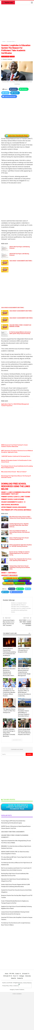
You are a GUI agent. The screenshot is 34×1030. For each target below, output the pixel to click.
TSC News (12, 56)
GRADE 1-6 (23, 581)
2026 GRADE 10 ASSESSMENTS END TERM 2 (21, 318)
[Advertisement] (17, 23)
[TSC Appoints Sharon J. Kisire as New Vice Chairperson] (9, 703)
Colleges (21, 976)
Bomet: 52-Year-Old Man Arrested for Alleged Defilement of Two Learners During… (19, 553)
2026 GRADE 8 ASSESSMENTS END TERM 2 (12, 307)
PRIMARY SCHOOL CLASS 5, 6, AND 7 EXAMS (15, 496)
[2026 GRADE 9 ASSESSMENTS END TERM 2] (4, 312)
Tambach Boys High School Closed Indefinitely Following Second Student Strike (19, 567)
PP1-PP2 (9, 583)
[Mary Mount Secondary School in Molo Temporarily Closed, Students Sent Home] (4, 518)
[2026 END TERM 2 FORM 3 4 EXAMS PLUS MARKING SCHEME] (4, 327)
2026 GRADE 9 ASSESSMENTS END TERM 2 (20, 311)
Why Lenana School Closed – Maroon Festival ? (14, 471)
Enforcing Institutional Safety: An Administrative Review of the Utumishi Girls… (19, 532)
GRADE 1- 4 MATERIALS (9, 573)
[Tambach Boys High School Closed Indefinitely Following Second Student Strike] (4, 568)
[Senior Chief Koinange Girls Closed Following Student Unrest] (4, 539)
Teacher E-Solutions (19, 989)
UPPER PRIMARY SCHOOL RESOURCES (13, 507)
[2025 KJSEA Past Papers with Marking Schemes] (4, 248)
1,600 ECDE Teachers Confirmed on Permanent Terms (15, 456)
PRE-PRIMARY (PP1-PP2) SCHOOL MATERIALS (16, 510)
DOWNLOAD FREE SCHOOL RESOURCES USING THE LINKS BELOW (15, 486)
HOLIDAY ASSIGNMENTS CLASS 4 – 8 (13, 502)
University (28, 976)
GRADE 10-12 (11, 578)
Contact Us (20, 978)
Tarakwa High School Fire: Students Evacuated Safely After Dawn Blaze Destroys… (19, 525)
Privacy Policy (5, 985)
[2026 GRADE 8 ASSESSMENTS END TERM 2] (4, 269)
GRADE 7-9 (12, 581)
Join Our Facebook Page (18, 136)
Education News (5, 56)
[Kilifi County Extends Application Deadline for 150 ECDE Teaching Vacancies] (4, 546)
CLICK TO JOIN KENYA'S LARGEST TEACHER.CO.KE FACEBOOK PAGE (17, 807)
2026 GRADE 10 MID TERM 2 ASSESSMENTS (12, 831)
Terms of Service (27, 982)
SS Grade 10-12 (7, 976)
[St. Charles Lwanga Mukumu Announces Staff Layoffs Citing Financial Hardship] (4, 334)
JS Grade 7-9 (25, 973)
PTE (28, 583)
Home (6, 973)
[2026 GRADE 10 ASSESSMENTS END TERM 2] (4, 319)
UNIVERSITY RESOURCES (9, 575)
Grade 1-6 (18, 973)
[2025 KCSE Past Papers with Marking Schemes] (4, 255)
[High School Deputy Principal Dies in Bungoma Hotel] (24, 642)
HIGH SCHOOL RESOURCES (10, 504)
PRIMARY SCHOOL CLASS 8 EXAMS (12, 499)
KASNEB (20, 583)
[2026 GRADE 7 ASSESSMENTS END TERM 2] (4, 262)
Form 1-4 (15, 976)
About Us (13, 978)
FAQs (11, 985)
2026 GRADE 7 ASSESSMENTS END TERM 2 (20, 260)
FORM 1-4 (26, 578)
